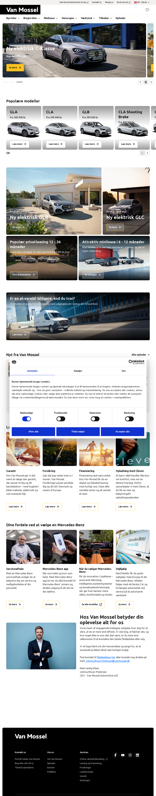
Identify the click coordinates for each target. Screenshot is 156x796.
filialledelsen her (106, 657)
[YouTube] (123, 755)
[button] (147, 9)
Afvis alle (33, 431)
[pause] (146, 82)
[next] (151, 82)
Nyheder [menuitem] (120, 18)
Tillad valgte (77, 431)
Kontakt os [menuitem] (97, 2)
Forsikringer (85, 767)
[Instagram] (130, 755)
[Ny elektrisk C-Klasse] (74, 50)
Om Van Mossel (54, 759)
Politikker (51, 772)
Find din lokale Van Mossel (27, 759)
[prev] (140, 82)
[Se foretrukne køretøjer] (147, 9)
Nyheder (51, 763)
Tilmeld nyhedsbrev (24, 767)
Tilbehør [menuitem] (104, 18)
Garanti (83, 776)
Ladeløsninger (86, 772)
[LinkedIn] (137, 755)
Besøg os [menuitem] (109, 2)
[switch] (61, 418)
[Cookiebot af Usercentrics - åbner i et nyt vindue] (131, 362)
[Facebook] (115, 755)
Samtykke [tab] (32, 371)
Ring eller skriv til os (24, 763)
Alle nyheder (139, 354)
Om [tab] (124, 371)
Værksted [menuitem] (86, 18)
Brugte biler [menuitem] (30, 18)
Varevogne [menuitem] (68, 18)
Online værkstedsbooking (92, 759)
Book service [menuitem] (122, 2)
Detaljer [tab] (78, 371)
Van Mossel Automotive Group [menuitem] (73, 2)
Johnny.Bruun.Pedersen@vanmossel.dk (108, 661)
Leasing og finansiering (91, 763)
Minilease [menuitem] (49, 18)
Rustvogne (85, 780)
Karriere (51, 767)
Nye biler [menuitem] (11, 18)
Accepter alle (122, 431)
